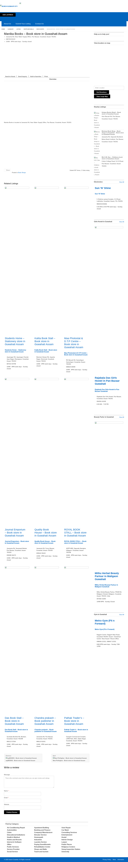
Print (46, 76)
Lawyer (64, 842)
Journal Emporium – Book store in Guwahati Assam (15, 532)
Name (6, 791)
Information (121, 859)
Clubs (9, 832)
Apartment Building (41, 827)
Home (125, 2)
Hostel (64, 837)
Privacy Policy (107, 859)
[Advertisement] (47, 59)
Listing (18, 29)
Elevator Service (40, 835)
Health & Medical (13, 837)
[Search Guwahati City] (9, 6)
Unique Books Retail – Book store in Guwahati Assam (111, 113)
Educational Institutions (16, 835)
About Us (7, 24)
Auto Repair (66, 827)
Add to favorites (35, 76)
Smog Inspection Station (71, 849)
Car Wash (65, 830)
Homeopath (38, 837)
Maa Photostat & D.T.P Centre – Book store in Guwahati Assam (76, 354)
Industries (38, 839)
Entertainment (67, 835)
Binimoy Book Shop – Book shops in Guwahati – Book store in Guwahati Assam (113, 132)
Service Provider (13, 849)
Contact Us (39, 24)
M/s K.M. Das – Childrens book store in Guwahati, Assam (112, 158)
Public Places (67, 844)
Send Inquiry (22, 76)
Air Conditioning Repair (16, 827)
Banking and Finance (42, 830)
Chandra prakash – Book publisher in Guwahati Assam (45, 720)
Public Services (13, 847)
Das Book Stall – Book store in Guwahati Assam (14, 720)
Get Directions (101, 92)
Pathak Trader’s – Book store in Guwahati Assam (74, 720)
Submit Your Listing (23, 24)
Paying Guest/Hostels (42, 844)
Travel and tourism (41, 851)
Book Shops (40, 29)
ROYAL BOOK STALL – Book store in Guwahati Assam (75, 532)
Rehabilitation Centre (42, 847)
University (65, 851)
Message (7, 774)
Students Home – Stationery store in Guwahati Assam (15, 341)
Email (6, 797)
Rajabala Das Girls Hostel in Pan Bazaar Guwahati (107, 380)
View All (121, 182)
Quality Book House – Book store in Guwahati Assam (45, 532)
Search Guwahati (13, 859)
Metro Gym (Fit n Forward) (104, 629)
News (114, 859)
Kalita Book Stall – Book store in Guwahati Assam (44, 341)
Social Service (12, 851)
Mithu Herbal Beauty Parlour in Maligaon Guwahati (107, 576)
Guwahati (31, 3)
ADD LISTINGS (7, 15)
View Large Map (102, 96)
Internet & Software (14, 842)
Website (6, 804)
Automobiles (12, 830)
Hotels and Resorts (14, 839)
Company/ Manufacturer (43, 832)
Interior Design (67, 839)
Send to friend (10, 76)
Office (9, 844)
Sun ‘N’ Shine (103, 188)
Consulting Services (69, 832)
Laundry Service (40, 842)
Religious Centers (68, 847)
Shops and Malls (29, 29)
